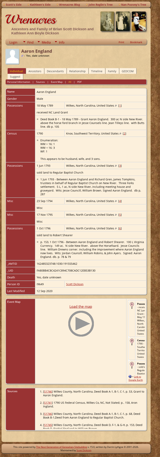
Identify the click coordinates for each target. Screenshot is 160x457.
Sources (40, 82)
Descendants (55, 71)
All (69, 82)
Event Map (56, 82)
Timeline (96, 71)
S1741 (48, 402)
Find (30, 42)
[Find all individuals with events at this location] (116, 105)
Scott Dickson (75, 284)
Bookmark (136, 42)
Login (13, 42)
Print (121, 42)
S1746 (48, 391)
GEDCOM (128, 71)
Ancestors (34, 71)
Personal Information (18, 82)
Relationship (77, 71)
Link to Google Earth (136, 378)
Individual (16, 71)
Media (46, 42)
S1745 (48, 425)
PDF (79, 82)
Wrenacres (30, 19)
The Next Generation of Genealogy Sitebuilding (61, 447)
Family (112, 71)
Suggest (15, 76)
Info (62, 42)
